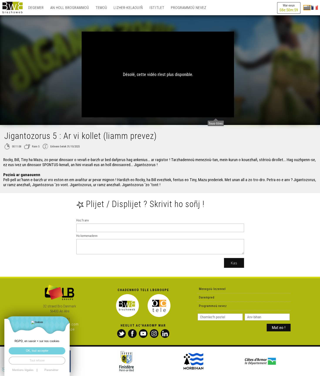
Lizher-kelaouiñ (128, 7)
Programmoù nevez (188, 7)
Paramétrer (51, 370)
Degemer (36, 7)
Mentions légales (23, 370)
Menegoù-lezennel (212, 289)
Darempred (206, 297)
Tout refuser (37, 360)
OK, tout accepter (37, 350)
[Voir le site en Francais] (314, 7)
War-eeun (289, 7)
